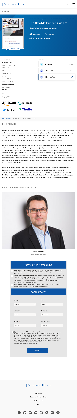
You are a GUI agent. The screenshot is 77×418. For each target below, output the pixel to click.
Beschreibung (6, 118)
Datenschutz (38, 401)
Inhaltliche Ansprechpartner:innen (24, 118)
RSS (38, 404)
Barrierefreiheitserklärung (38, 397)
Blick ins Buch (14, 48)
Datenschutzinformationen (28, 344)
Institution (45, 321)
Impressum (38, 393)
